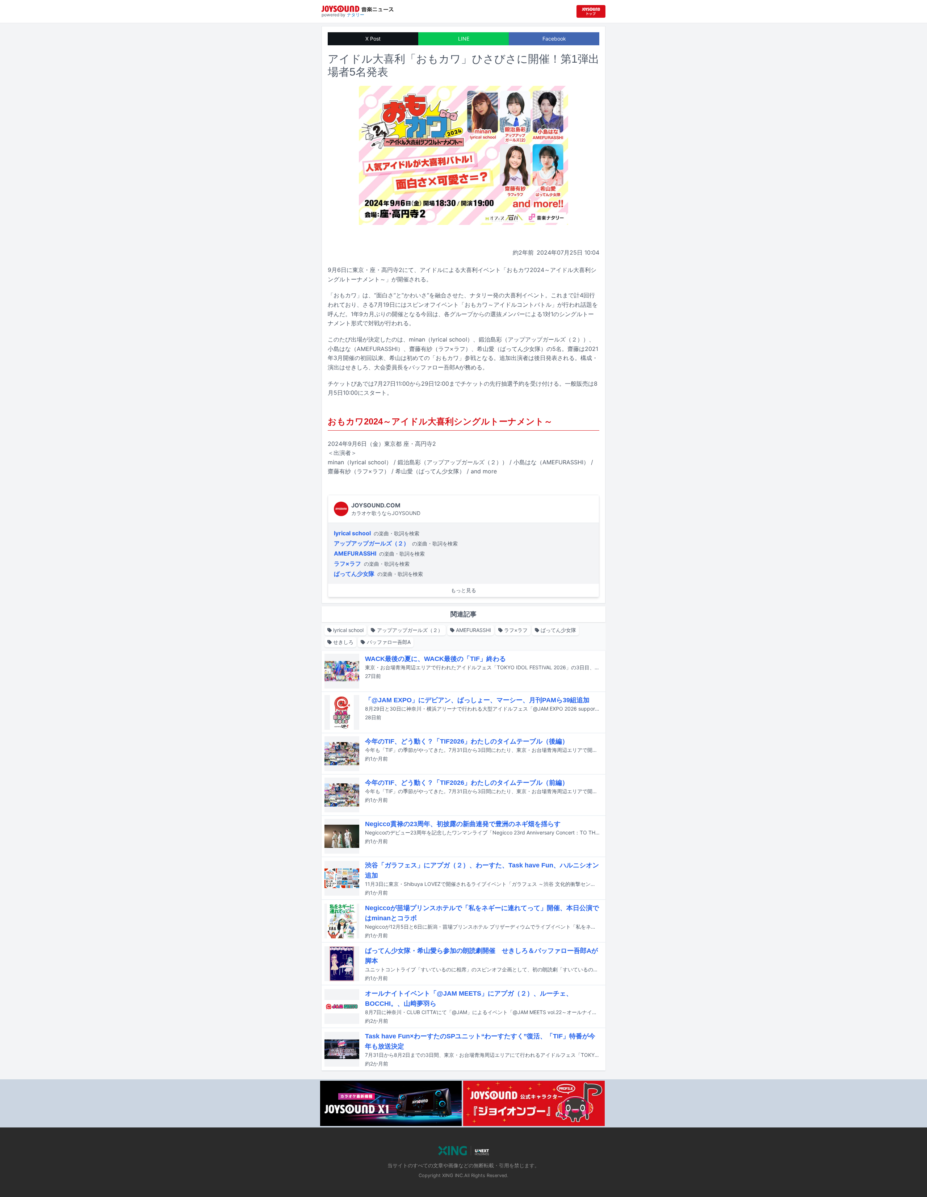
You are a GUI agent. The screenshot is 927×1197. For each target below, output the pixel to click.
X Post (373, 38)
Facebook (554, 38)
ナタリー (355, 14)
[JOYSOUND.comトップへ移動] (590, 11)
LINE (463, 38)
